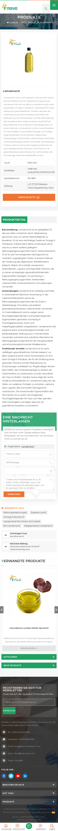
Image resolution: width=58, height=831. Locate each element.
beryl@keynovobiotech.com (27, 746)
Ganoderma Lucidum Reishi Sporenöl (29, 628)
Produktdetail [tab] (14, 219)
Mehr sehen (28, 648)
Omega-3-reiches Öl (14, 517)
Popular (32, 22)
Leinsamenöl (27, 446)
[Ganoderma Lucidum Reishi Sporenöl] (29, 595)
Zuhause (13, 22)
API (23, 22)
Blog (15, 817)
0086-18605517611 (26, 739)
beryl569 (19, 760)
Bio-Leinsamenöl (12, 526)
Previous (2, 609)
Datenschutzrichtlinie (29, 820)
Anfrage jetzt (27, 197)
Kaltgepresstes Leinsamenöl (38, 526)
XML (42, 817)
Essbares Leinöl (38, 512)
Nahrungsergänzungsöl (15, 512)
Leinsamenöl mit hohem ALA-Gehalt (22, 521)
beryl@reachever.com (24, 753)
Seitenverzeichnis (29, 817)
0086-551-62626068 (21, 732)
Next (56, 609)
